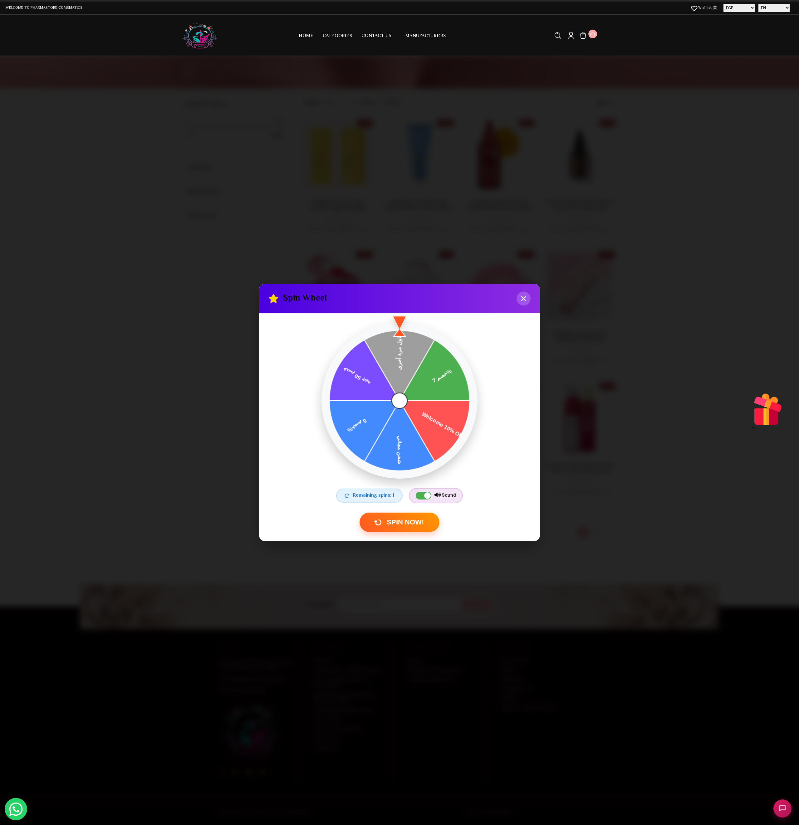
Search (558, 35)
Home (306, 36)
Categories (337, 36)
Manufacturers (425, 36)
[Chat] (782, 808)
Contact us (376, 36)
